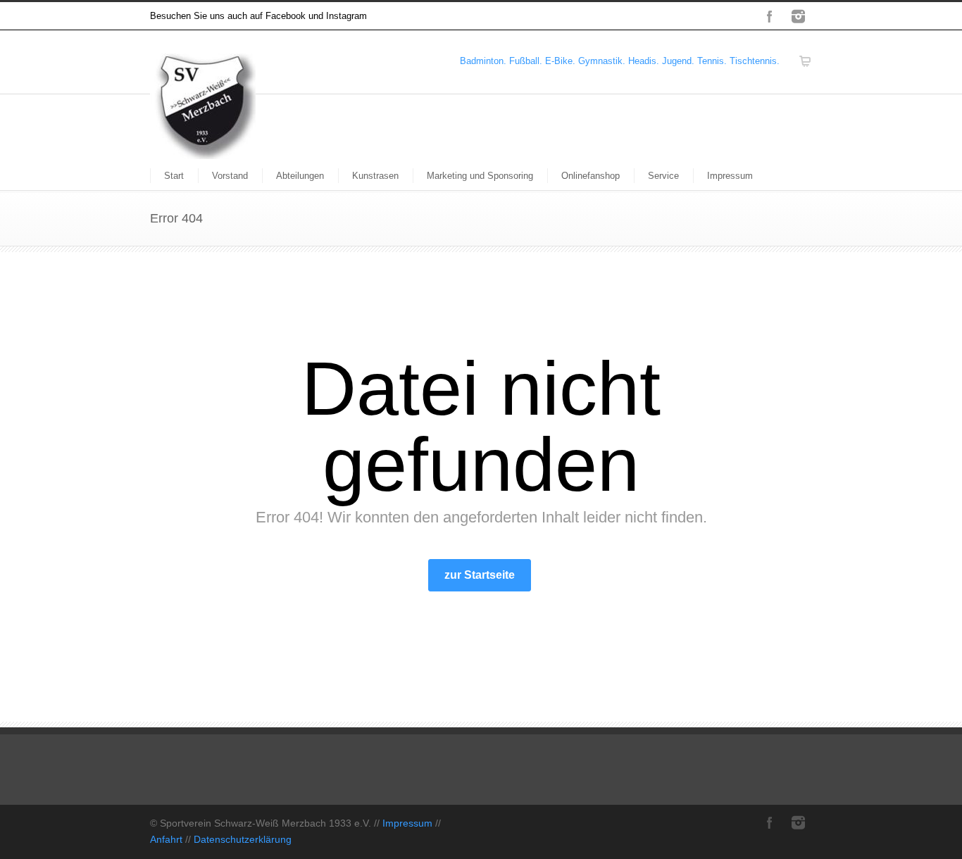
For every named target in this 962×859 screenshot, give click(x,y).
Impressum (730, 175)
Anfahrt (166, 839)
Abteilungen (300, 175)
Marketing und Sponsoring (480, 175)
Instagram (798, 16)
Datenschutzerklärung (243, 839)
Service (663, 175)
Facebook (770, 16)
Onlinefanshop (590, 175)
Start (174, 175)
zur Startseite (479, 575)
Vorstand (230, 175)
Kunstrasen (375, 175)
